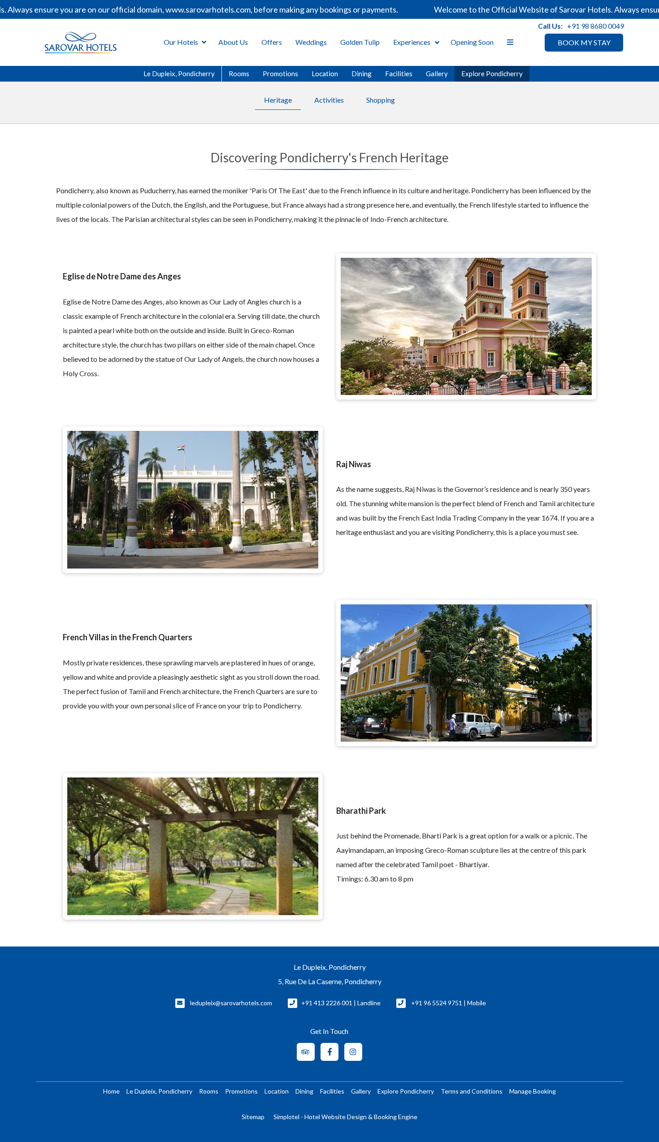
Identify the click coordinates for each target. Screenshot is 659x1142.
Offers (271, 42)
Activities (329, 100)
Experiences (411, 42)
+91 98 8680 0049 (595, 26)
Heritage (278, 100)
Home (111, 1091)
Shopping (380, 100)
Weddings (311, 42)
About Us (233, 42)
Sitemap (253, 1116)
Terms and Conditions (472, 1091)
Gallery (437, 73)
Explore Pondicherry (492, 73)
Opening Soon (472, 42)
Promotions (280, 73)
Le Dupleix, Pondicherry (179, 73)
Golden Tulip (360, 42)
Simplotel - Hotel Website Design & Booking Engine (345, 1116)
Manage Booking (532, 1091)
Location (325, 73)
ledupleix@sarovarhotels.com (231, 1003)
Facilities (398, 73)
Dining (361, 73)
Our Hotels (181, 42)
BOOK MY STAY (584, 42)
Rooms (239, 73)
